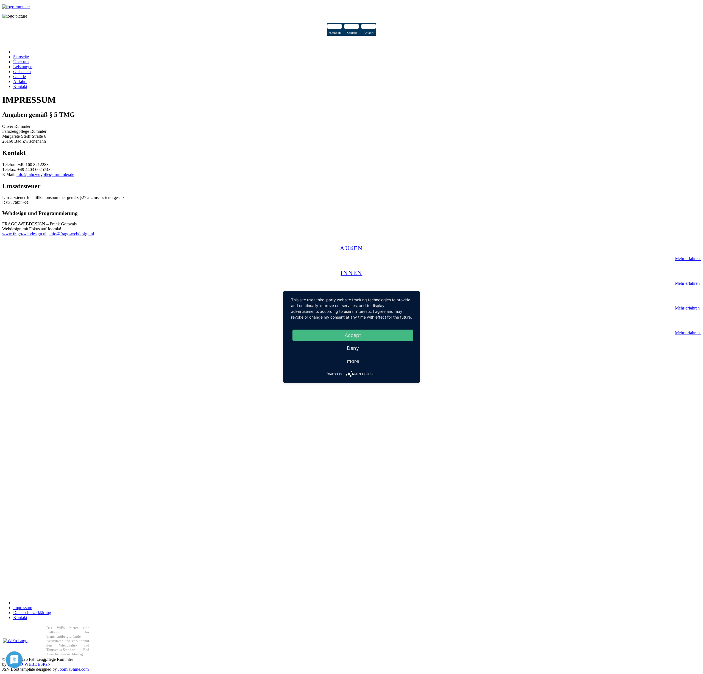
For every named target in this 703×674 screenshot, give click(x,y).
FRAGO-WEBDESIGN (29, 664)
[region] (351, 405)
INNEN (351, 272)
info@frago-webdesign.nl (71, 233)
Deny (353, 348)
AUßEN (351, 248)
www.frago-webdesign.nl (24, 233)
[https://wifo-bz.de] (15, 640)
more (353, 361)
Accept (353, 335)
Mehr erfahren (688, 258)
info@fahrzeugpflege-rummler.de (45, 174)
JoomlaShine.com (73, 669)
